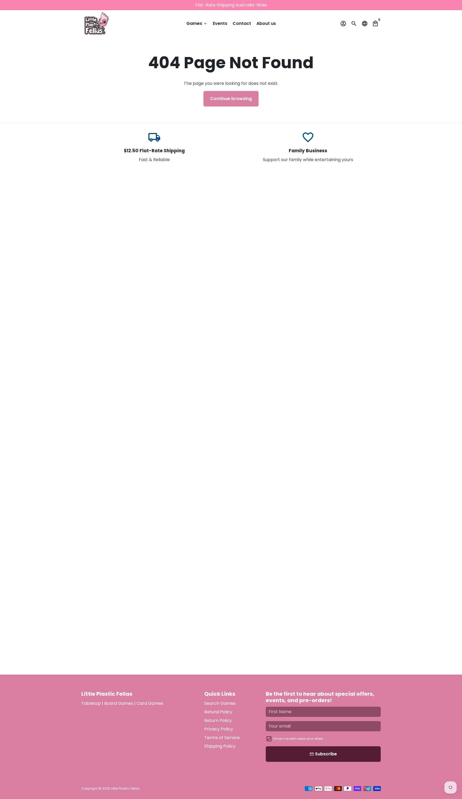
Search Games (220, 703)
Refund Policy (218, 712)
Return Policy (218, 720)
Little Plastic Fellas (125, 788)
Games (196, 23)
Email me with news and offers (298, 738)
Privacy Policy (218, 729)
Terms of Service (222, 738)
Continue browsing (231, 99)
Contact (242, 23)
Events (220, 23)
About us (266, 23)
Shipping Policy (220, 746)
